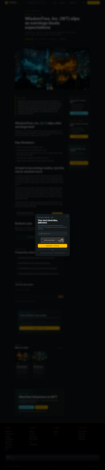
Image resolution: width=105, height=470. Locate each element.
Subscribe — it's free (52, 246)
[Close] (67, 216)
